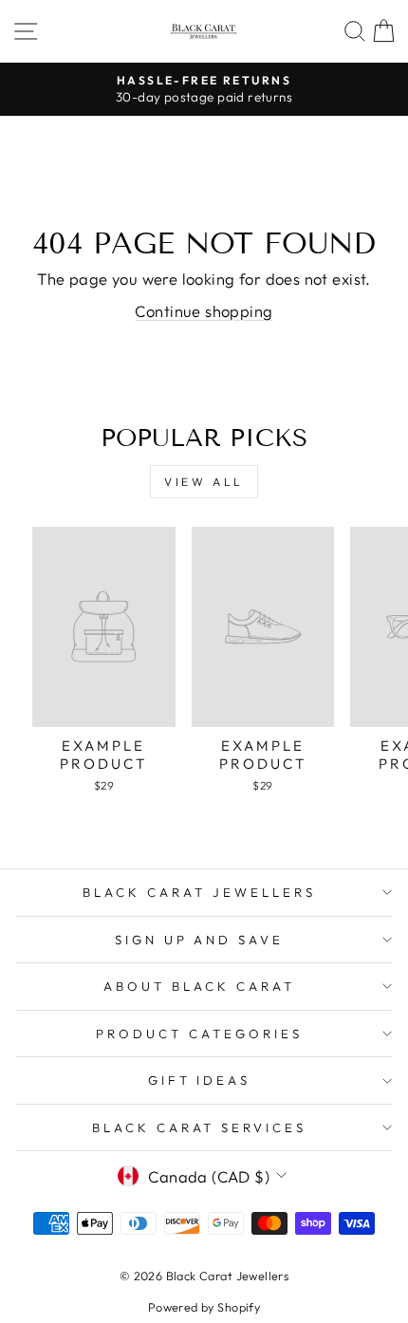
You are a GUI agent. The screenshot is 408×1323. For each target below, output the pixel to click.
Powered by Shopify (204, 1306)
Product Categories (199, 1033)
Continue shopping (203, 311)
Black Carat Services (199, 1127)
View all (204, 482)
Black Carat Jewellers (199, 892)
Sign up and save (200, 939)
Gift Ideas (199, 1080)
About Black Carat (199, 986)
